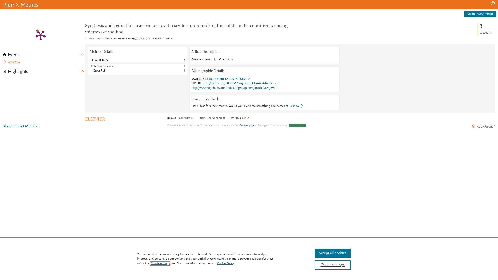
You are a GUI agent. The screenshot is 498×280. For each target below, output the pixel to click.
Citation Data (92, 39)
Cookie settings (297, 125)
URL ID (196, 83)
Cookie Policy (225, 263)
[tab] (44, 53)
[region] (249, 258)
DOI (194, 78)
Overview (14, 62)
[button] (493, 3)
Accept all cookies (332, 253)
